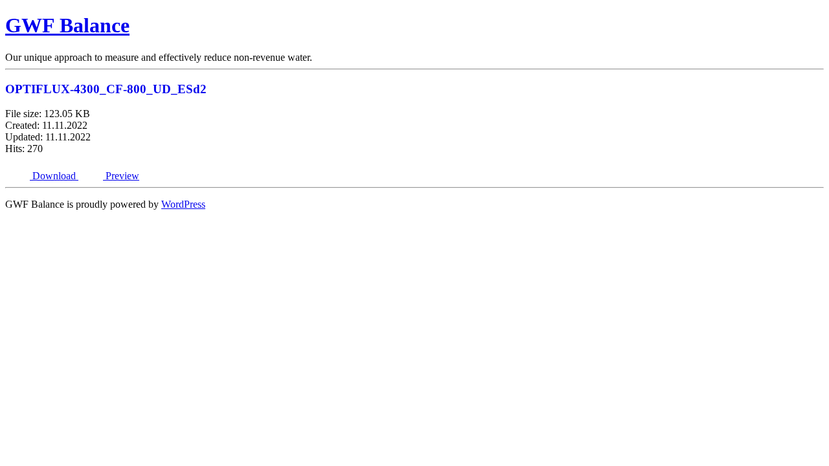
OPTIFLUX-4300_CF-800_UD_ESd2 (106, 89)
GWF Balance (67, 25)
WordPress (183, 204)
